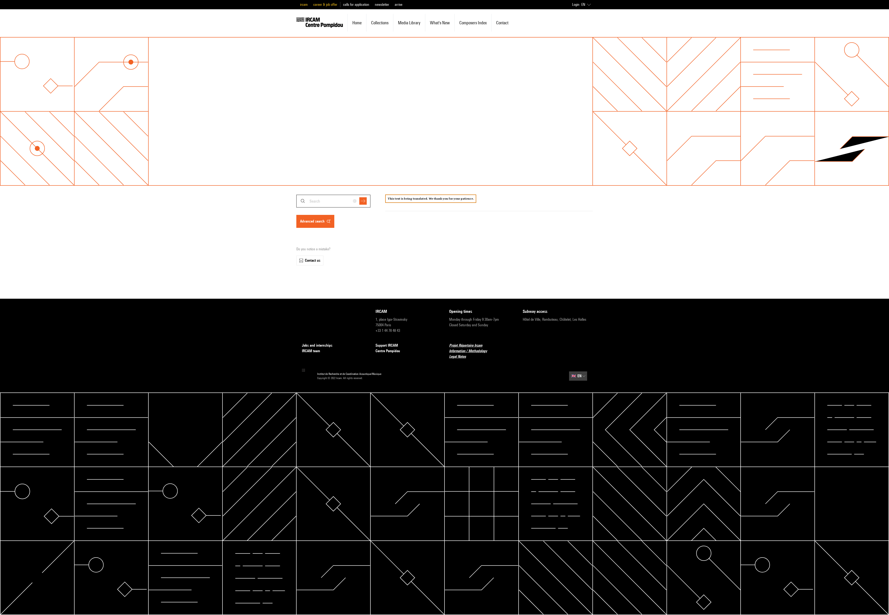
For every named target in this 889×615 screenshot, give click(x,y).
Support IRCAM (387, 345)
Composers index (473, 22)
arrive (398, 4)
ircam (304, 4)
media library (409, 22)
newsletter (382, 4)
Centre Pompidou (388, 351)
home (357, 22)
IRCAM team (311, 351)
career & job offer (325, 4)
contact (502, 22)
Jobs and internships (317, 345)
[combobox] (333, 201)
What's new (440, 22)
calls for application (356, 4)
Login (575, 4)
